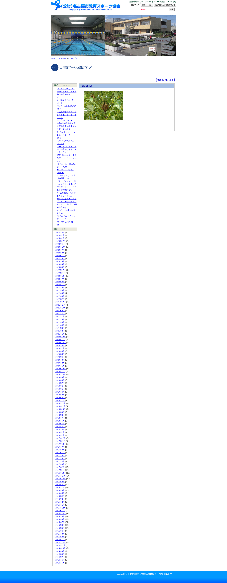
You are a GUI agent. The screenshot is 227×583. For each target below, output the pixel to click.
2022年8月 (60, 282)
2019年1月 (60, 400)
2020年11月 (60, 340)
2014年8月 (60, 554)
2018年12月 (60, 403)
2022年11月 (60, 273)
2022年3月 (60, 296)
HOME (54, 58)
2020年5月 (60, 354)
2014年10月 (60, 548)
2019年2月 (60, 398)
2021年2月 (60, 331)
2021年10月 (60, 308)
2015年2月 (60, 537)
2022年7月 (60, 285)
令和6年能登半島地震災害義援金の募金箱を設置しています (66, 126)
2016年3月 (60, 499)
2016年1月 (60, 505)
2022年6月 (60, 287)
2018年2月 (60, 432)
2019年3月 (60, 395)
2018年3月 (60, 429)
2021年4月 (60, 325)
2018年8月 (60, 415)
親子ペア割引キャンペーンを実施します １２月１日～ (66, 149)
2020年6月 (60, 351)
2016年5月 (60, 493)
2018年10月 (60, 409)
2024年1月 (60, 238)
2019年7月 (60, 383)
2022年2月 (60, 299)
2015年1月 (60, 540)
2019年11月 (60, 372)
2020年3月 (60, 360)
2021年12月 (60, 302)
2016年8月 (60, 485)
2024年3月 (60, 232)
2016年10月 (60, 479)
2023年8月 (60, 253)
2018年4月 (60, 427)
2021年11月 (60, 305)
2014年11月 (60, 545)
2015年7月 (60, 522)
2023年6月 (60, 259)
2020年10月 (60, 343)
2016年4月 (60, 496)
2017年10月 (60, 444)
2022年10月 (60, 276)
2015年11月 (60, 511)
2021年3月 (60, 328)
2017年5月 (60, 459)
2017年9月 (60, 447)
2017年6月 (60, 456)
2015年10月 (60, 514)
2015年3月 (60, 534)
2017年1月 (60, 470)
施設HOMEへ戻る (165, 80)
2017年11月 (60, 441)
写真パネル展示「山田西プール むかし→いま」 (66, 158)
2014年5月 (60, 563)
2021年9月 (60, 311)
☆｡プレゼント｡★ (65, 120)
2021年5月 (60, 322)
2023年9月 (60, 250)
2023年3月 (60, 267)
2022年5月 (60, 290)
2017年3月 (60, 464)
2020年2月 (60, 363)
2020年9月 (60, 345)
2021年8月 (60, 314)
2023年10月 (60, 247)
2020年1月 (60, 366)
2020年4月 (60, 357)
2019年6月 (60, 386)
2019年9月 (60, 377)
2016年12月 (60, 473)
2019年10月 (60, 374)
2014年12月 (60, 542)
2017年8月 (60, 450)
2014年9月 (60, 551)
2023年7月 (60, 256)
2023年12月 (60, 241)
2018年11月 (60, 406)
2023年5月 (60, 261)
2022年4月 (60, 293)
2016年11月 (60, 476)
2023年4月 (60, 264)
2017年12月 (60, 438)
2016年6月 (60, 490)
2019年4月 (60, 392)
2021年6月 (60, 319)
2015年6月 (60, 525)
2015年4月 (60, 531)
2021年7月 (60, 316)
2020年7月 (60, 348)
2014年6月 (60, 560)
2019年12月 (60, 369)
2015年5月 (60, 528)
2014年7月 (60, 557)
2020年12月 (60, 337)
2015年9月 (60, 516)
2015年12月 (60, 508)
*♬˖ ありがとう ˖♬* (65, 88)
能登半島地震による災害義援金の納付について (66, 94)
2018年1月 (60, 435)
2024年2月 (60, 235)
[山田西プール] (86, 7)
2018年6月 (60, 421)
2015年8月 (60, 519)
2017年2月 (60, 467)
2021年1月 (60, 334)
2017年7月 (60, 453)
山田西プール (73, 58)
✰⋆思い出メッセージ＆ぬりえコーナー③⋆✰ (66, 135)
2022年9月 (60, 279)
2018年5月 (60, 424)
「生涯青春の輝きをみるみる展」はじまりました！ (66, 115)
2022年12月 (60, 270)
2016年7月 (60, 487)
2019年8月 (60, 380)
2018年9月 (60, 412)
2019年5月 (60, 389)
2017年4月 (60, 461)
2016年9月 (60, 482)
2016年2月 (60, 502)
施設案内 (62, 58)
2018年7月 (60, 418)
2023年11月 (60, 244)
